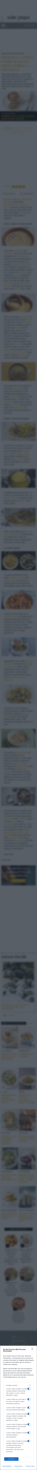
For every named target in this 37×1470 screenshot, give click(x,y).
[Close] (33, 1349)
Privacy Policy (30, 1466)
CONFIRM (11, 1459)
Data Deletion (6, 1466)
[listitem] (18, 1385)
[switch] (29, 1389)
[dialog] (18, 1408)
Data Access (18, 1466)
